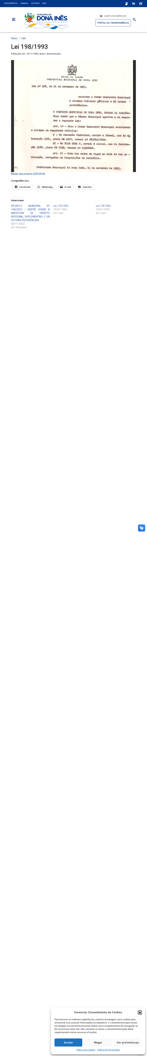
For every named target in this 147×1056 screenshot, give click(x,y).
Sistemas (35, 3)
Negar (98, 1042)
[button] (140, 1012)
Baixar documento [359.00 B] (28, 173)
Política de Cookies (85, 1050)
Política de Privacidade (108, 1050)
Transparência (11, 3)
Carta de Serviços (114, 16)
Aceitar (68, 1042)
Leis (23, 38)
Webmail (24, 3)
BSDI (44, 3)
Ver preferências (128, 1042)
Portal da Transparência (113, 22)
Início (14, 38)
